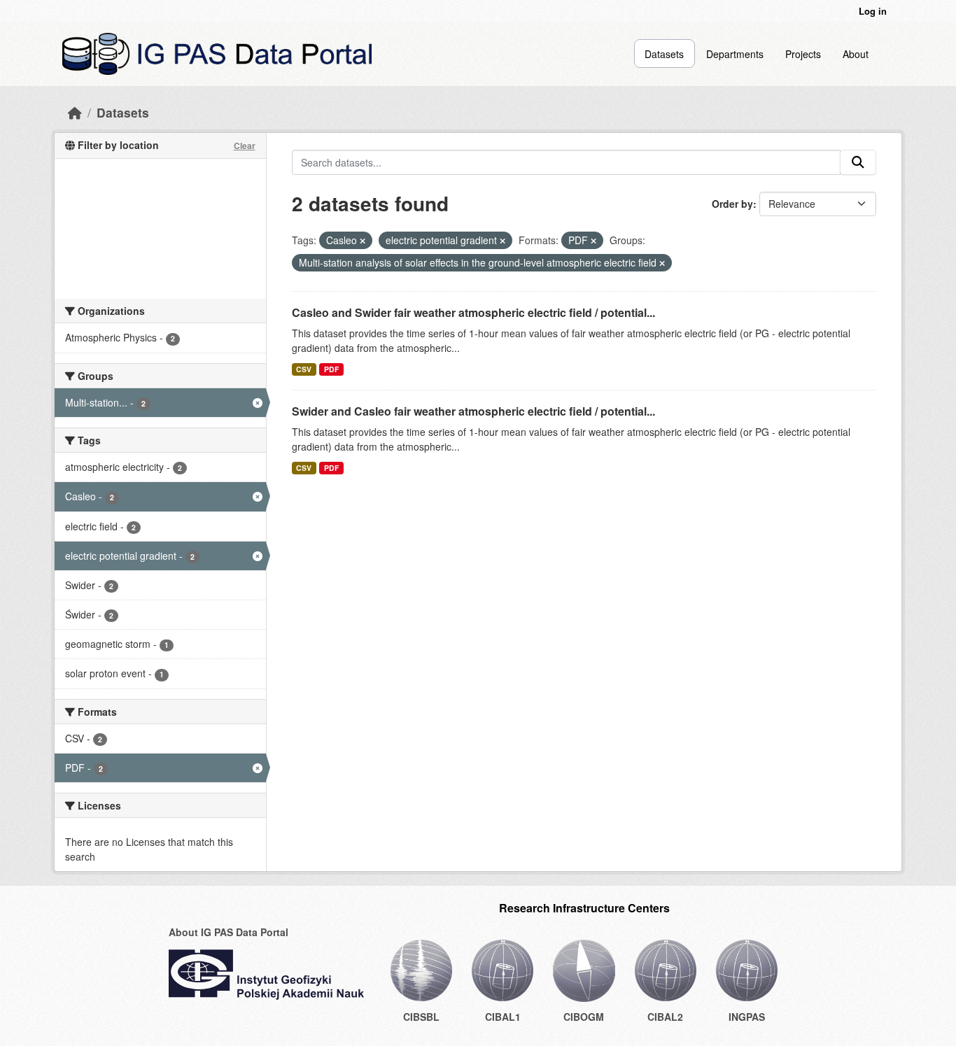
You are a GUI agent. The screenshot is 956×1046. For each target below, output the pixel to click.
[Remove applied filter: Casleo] (362, 240)
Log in (873, 10)
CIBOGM (583, 1017)
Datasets (664, 54)
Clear (244, 145)
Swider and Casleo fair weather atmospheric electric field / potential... (473, 411)
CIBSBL (421, 1017)
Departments (735, 54)
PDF (331, 369)
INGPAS (747, 1017)
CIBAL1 (503, 1017)
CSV (303, 369)
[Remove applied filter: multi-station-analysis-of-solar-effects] (662, 263)
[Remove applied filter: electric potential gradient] (502, 240)
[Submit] (858, 162)
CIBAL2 (665, 1017)
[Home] (75, 112)
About (856, 54)
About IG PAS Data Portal (228, 932)
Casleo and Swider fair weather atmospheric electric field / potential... (473, 312)
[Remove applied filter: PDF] (593, 240)
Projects (803, 54)
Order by (732, 204)
